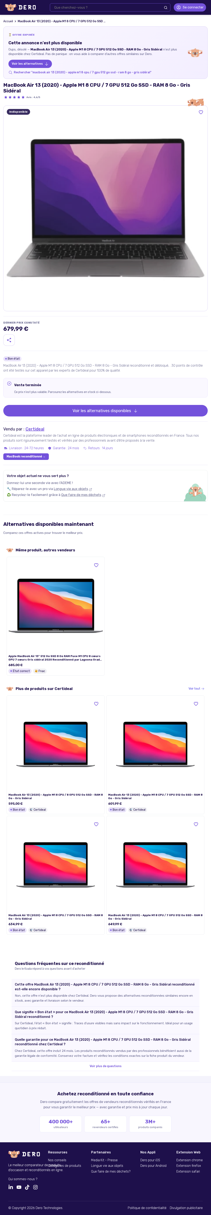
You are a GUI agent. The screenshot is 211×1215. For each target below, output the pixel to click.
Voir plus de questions (106, 1066)
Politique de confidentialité (147, 1208)
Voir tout (194, 688)
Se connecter (193, 7)
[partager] (9, 340)
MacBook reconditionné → (26, 456)
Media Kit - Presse (104, 1160)
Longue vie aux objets (71, 489)
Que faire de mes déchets (81, 495)
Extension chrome (189, 1160)
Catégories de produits (64, 1166)
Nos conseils (57, 1160)
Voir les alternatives (27, 63)
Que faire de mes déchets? (110, 1171)
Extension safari (188, 1171)
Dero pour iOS (150, 1160)
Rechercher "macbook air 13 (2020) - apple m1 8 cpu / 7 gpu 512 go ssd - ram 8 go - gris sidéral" (82, 72)
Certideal (35, 429)
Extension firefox (188, 1166)
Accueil (8, 21)
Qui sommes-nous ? (22, 1179)
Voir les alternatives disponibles (102, 410)
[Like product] (201, 112)
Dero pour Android (153, 1166)
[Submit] (165, 8)
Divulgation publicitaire (186, 1208)
